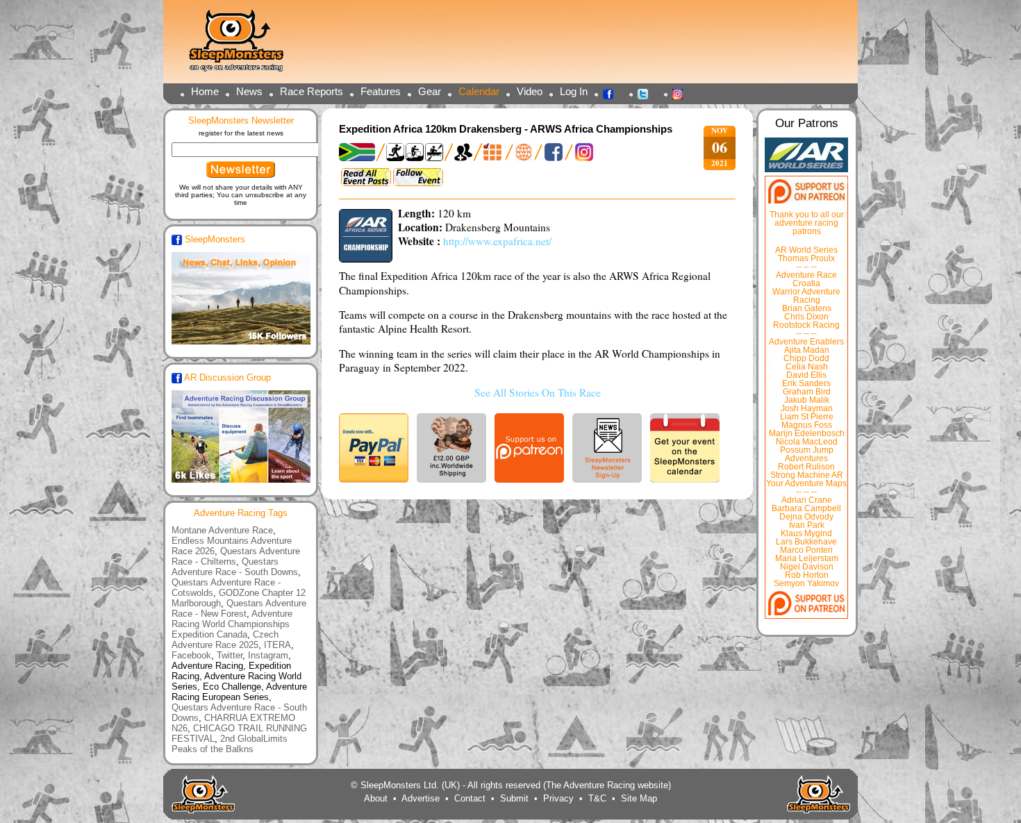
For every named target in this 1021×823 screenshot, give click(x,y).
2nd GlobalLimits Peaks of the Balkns (230, 743)
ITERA (277, 645)
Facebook (612, 93)
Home (205, 91)
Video (529, 91)
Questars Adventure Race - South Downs (235, 566)
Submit (514, 798)
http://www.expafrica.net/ (497, 241)
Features (380, 91)
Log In (574, 91)
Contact (469, 798)
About (376, 798)
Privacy (558, 798)
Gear (429, 91)
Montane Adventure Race (222, 530)
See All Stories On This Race (537, 392)
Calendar (478, 91)
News (249, 91)
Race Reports (311, 91)
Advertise (420, 798)
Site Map (639, 798)
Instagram (681, 93)
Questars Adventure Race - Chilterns (236, 556)
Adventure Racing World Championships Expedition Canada (232, 624)
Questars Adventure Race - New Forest (239, 608)
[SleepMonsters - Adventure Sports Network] (242, 45)
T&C (597, 798)
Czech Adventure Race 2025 (225, 639)
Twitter (646, 93)
